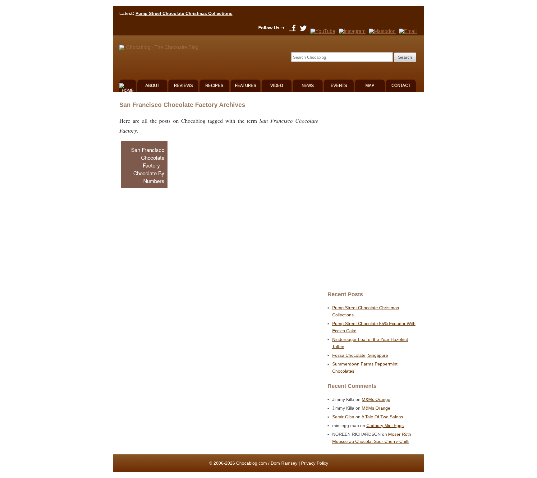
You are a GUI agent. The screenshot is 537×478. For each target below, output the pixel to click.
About (152, 85)
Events (339, 85)
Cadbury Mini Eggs (385, 425)
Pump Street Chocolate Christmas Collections (183, 13)
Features (245, 85)
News (308, 85)
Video (276, 85)
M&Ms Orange (376, 399)
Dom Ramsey (284, 463)
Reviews (183, 85)
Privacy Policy (314, 463)
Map (369, 85)
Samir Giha (343, 416)
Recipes (214, 85)
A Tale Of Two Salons (382, 416)
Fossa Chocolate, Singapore (360, 355)
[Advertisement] (371, 191)
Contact (401, 85)
